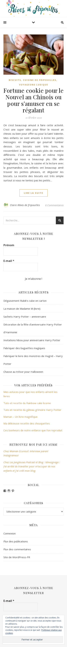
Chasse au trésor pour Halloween (23, 371)
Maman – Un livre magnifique (20, 416)
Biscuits (15, 80)
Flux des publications (15, 541)
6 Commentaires (54, 205)
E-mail (8, 261)
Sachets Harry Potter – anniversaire (24, 316)
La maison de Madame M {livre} (21, 308)
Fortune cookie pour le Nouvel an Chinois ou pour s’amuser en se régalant (33, 100)
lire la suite (33, 192)
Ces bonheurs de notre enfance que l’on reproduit (32, 430)
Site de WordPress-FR (16, 557)
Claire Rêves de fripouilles (25, 205)
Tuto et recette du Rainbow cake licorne (27, 403)
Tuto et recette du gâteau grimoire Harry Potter (32, 410)
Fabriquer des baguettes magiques (24, 348)
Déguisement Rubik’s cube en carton (25, 300)
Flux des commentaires (17, 549)
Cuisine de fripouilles (39, 80)
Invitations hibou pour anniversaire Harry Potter (31, 340)
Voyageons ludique (33, 84)
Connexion (9, 533)
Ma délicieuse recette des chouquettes (27, 423)
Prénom (8, 245)
